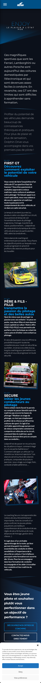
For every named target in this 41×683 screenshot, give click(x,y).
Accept (20, 666)
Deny (21, 672)
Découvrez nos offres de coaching (20, 627)
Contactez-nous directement (20, 637)
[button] (38, 645)
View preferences (20, 678)
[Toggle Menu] (5, 4)
